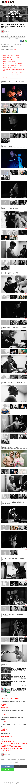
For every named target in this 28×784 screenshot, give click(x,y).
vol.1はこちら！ (17, 49)
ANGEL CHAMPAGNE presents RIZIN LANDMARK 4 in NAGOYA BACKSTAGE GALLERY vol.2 (13, 26)
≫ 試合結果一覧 (5, 730)
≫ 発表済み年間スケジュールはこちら (10, 698)
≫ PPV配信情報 (5, 707)
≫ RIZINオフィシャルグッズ (7, 741)
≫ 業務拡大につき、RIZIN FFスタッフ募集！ (11, 746)
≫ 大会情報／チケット (6, 704)
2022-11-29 (7, 31)
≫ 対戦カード (4, 706)
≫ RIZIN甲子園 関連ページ (7, 736)
